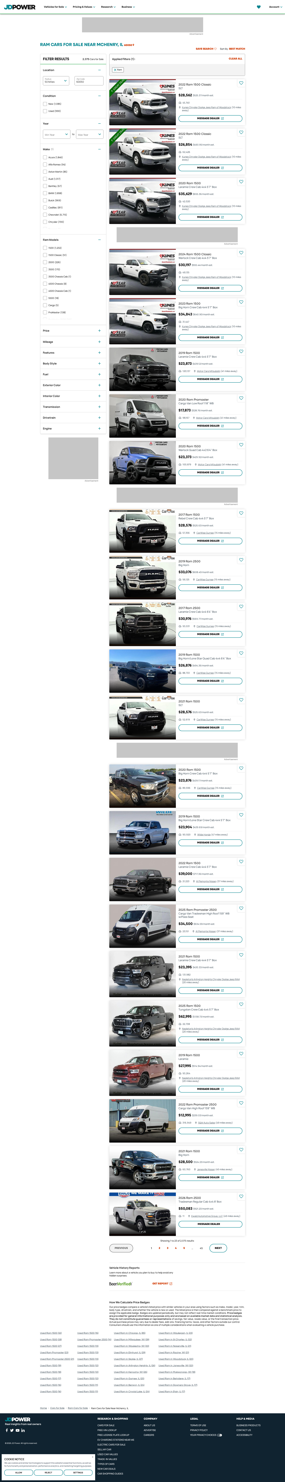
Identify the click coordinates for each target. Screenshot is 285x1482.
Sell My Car (104, 1449)
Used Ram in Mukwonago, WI (177, 1372)
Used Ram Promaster (54, 1352)
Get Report (160, 1283)
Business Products (248, 1425)
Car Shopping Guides (110, 1473)
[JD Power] (17, 1419)
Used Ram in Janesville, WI (176, 1365)
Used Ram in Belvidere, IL (174, 1378)
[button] (129, 45)
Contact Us (243, 1430)
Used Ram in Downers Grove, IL (178, 1385)
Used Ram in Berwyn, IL (129, 1385)
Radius (48, 79)
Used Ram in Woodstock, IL (176, 1359)
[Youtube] (17, 1430)
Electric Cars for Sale (111, 1444)
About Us (149, 1425)
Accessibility (244, 1434)
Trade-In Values (107, 1459)
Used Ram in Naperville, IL (175, 1346)
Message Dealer (208, 118)
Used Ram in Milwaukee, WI (131, 1339)
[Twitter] (12, 1430)
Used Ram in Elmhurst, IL (129, 1352)
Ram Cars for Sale (78, 1408)
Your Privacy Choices (203, 1434)
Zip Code (81, 79)
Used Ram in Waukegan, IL (176, 1333)
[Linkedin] (23, 1430)
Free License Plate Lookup (113, 1434)
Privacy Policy (199, 1430)
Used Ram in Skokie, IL (128, 1359)
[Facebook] (6, 1430)
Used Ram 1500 (51, 1333)
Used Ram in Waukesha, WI (131, 1346)
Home (43, 1408)
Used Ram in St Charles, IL (175, 1339)
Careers (149, 1434)
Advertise (150, 1430)
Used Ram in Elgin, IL (172, 1391)
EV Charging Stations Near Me (115, 1439)
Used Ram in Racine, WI (174, 1352)
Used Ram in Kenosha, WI (130, 1372)
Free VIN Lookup (107, 1430)
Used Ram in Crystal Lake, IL (132, 1391)
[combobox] (56, 134)
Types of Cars (105, 1463)
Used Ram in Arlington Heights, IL (134, 1365)
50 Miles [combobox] (50, 82)
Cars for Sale (57, 1408)
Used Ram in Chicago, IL (129, 1333)
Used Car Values (107, 1454)
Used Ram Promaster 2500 (57, 1359)
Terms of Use (198, 1425)
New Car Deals (106, 1468)
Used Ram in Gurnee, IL (129, 1378)
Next (218, 1248)
